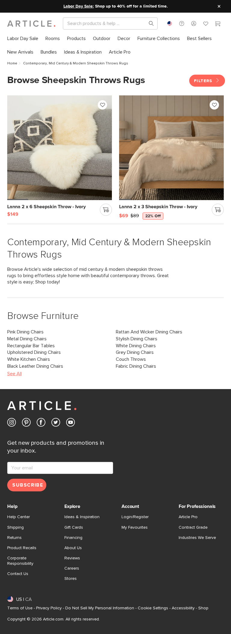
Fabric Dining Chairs (136, 366)
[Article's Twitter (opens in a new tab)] (55, 423)
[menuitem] (23, 38)
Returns (14, 538)
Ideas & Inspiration (82, 517)
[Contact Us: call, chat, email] (181, 23)
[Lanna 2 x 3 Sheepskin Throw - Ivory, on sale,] (171, 147)
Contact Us (17, 574)
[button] (181, 23)
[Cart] (217, 24)
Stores (70, 579)
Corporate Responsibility (20, 561)
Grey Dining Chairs (135, 352)
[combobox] (170, 23)
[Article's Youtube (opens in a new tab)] (70, 423)
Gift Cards (73, 527)
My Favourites (135, 527)
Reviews (72, 558)
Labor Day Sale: (78, 6)
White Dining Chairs (136, 345)
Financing (73, 538)
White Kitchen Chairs (28, 359)
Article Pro (188, 517)
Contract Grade (193, 527)
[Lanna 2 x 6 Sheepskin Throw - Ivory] (59, 147)
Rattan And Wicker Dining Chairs (149, 331)
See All (14, 373)
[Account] (193, 23)
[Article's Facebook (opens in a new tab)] (41, 423)
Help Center (18, 517)
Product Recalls (21, 548)
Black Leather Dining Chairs (35, 366)
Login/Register (135, 517)
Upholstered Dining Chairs (34, 352)
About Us (73, 548)
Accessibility (183, 608)
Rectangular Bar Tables (31, 345)
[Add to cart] (106, 210)
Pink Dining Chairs (25, 331)
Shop (203, 608)
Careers (71, 568)
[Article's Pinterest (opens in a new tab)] (26, 423)
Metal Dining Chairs (27, 338)
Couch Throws (131, 359)
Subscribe (27, 485)
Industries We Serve (197, 538)
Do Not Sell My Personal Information (99, 608)
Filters (204, 81)
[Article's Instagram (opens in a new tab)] (11, 423)
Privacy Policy (49, 608)
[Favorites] (205, 24)
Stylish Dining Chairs (136, 338)
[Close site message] (219, 6)
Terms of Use (19, 608)
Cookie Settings (153, 608)
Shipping (15, 527)
